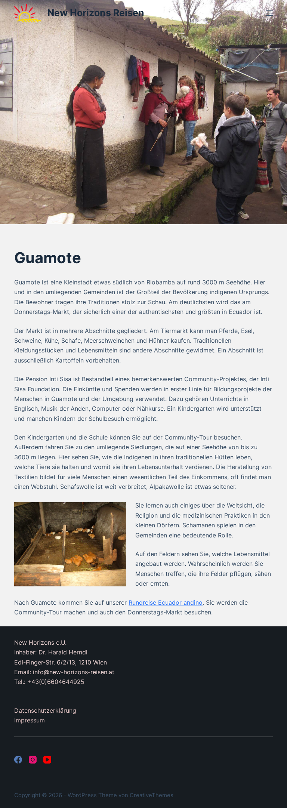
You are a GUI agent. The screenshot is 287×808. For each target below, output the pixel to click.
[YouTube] (47, 760)
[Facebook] (18, 760)
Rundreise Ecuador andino (166, 602)
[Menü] (269, 13)
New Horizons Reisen (95, 12)
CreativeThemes (151, 795)
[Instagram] (33, 760)
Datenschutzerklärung (45, 710)
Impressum (29, 720)
